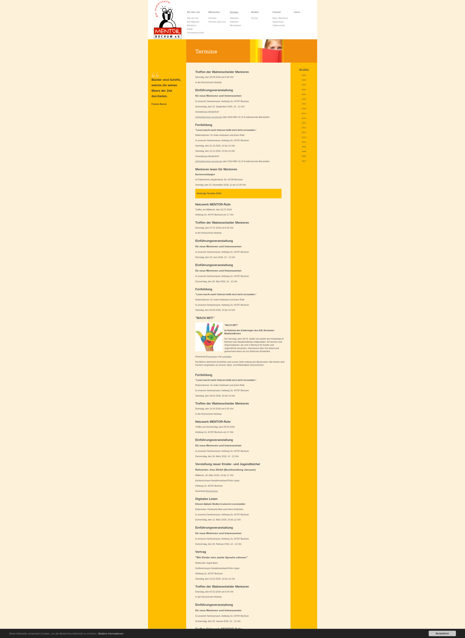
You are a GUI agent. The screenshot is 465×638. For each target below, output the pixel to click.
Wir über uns (193, 12)
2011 (304, 142)
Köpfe (190, 29)
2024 (304, 80)
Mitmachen (214, 12)
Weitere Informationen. (111, 633)
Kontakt (277, 12)
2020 (304, 99)
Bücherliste (212, 491)
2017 (304, 113)
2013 (304, 132)
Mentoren (191, 25)
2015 (304, 123)
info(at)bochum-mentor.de (208, 117)
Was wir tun (192, 18)
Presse (254, 18)
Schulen (212, 18)
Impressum (278, 22)
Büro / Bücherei (280, 18)
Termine (234, 12)
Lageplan (226, 357)
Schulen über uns (217, 22)
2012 (304, 137)
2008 (304, 156)
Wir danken (235, 25)
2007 (304, 161)
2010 (304, 147)
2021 (304, 94)
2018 (304, 109)
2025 (304, 75)
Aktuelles (234, 18)
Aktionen (234, 22)
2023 (304, 85)
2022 (304, 90)
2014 (304, 128)
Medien (255, 12)
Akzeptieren (442, 633)
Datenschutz (279, 25)
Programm (211, 357)
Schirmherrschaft (195, 33)
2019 (304, 104)
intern (297, 12)
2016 (304, 118)
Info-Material (193, 22)
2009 (304, 151)
